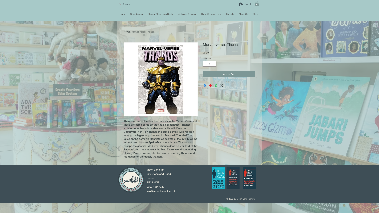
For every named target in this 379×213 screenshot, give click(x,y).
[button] (257, 3)
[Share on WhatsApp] (216, 85)
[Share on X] (221, 85)
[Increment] (214, 63)
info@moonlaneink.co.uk (161, 191)
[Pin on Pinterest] (210, 85)
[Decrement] (205, 63)
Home (127, 31)
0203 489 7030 (155, 186)
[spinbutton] (209, 63)
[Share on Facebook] (205, 85)
